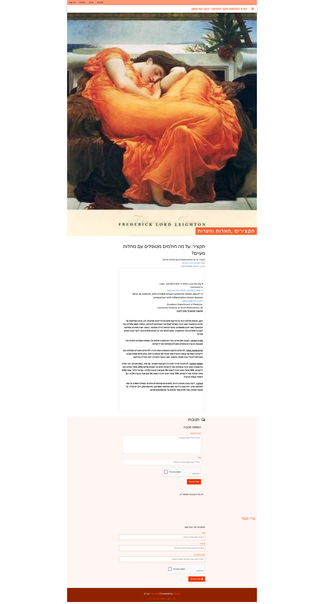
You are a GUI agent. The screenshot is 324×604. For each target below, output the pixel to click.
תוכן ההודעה (199, 554)
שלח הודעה (195, 579)
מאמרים (100, 2)
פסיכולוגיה (154, 593)
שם (199, 457)
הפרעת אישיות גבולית (155, 599)
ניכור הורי (172, 599)
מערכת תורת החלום (191, 263)
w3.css (176, 593)
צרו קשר (72, 2)
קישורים (82, 2)
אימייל (202, 543)
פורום (91, 2)
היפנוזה (165, 599)
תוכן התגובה (195, 433)
